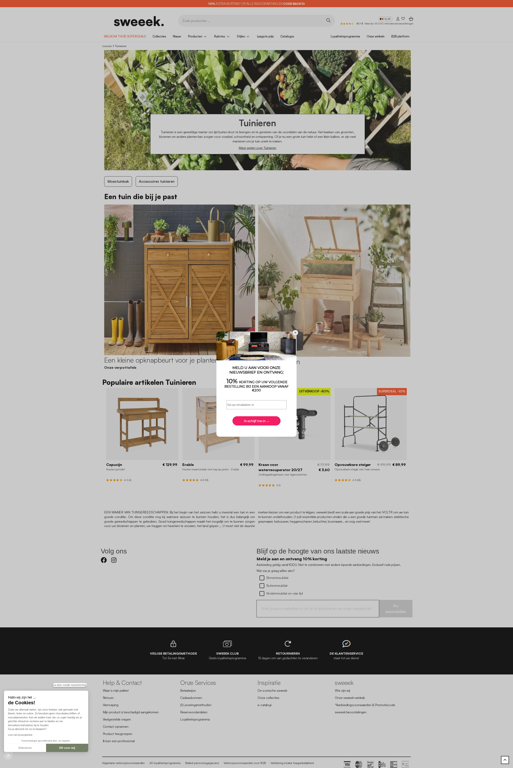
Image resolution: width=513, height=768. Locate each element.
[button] (8, 755)
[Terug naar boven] (505, 760)
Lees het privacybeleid (20, 735)
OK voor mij (67, 747)
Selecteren (25, 747)
